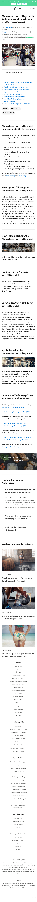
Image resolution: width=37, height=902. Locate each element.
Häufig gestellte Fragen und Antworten (17, 104)
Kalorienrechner (18, 699)
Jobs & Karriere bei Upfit (18, 831)
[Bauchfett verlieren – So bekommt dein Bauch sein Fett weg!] (18, 560)
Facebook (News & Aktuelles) (14, 883)
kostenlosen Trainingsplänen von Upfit (14, 407)
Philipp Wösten (6, 32)
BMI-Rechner (18, 703)
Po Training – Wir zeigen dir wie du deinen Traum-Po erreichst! (18, 655)
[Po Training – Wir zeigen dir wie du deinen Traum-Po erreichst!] (18, 636)
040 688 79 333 (18, 818)
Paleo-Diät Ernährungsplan (18, 786)
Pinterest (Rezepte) (19, 885)
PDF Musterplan (18, 745)
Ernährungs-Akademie (18, 690)
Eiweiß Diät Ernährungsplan (18, 768)
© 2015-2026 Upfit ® (18, 860)
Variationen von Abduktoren (13, 94)
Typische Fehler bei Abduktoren (14, 96)
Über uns (18, 672)
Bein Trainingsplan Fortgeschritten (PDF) (17, 437)
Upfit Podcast (18, 693)
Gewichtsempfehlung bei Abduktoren (16, 89)
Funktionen (18, 742)
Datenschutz (18, 837)
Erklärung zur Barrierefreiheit (18, 834)
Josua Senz (8, 27)
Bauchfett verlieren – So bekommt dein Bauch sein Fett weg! (17, 579)
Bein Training (10, 176)
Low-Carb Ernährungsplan (18, 783)
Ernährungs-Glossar (18, 706)
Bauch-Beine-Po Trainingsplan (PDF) (16, 440)
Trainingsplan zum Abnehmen (18, 792)
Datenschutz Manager (18, 840)
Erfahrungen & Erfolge (18, 678)
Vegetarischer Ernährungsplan (18, 799)
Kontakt (18, 715)
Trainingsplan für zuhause (18, 789)
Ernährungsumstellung (18, 777)
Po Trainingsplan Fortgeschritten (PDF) (17, 412)
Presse (18, 827)
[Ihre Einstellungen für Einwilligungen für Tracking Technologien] (34, 899)
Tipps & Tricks (15, 109)
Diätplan (18, 765)
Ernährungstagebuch (18, 751)
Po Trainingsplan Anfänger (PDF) (15, 423)
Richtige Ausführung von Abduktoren (16, 87)
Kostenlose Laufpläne (18, 802)
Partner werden (18, 824)
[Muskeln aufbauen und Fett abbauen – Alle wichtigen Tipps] (18, 598)
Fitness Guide (18, 712)
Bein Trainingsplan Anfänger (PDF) (15, 426)
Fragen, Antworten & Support (18, 681)
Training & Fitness (8, 113)
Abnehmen (18, 726)
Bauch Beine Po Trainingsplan (18, 762)
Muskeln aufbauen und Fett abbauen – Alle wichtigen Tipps (18, 617)
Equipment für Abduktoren (13, 92)
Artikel (5, 109)
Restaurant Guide (18, 709)
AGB (18, 843)
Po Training (22, 176)
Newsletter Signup (18, 821)
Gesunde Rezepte (18, 696)
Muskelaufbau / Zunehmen (18, 732)
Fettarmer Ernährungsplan (18, 780)
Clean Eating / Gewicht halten (18, 729)
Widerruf (18, 849)
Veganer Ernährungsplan (18, 795)
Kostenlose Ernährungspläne (18, 748)
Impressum (18, 846)
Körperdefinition (18, 735)
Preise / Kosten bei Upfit (18, 738)
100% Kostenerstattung (18, 675)
